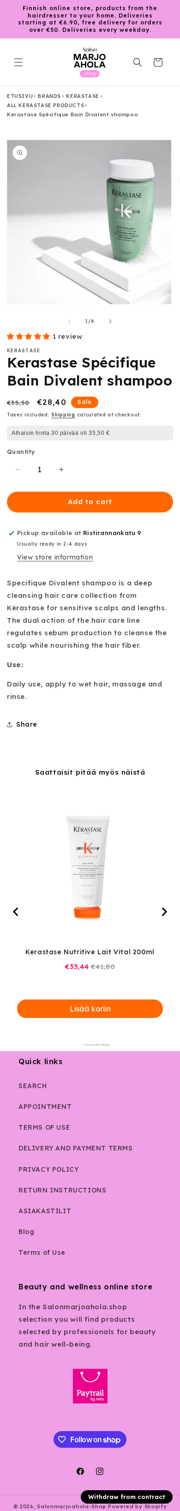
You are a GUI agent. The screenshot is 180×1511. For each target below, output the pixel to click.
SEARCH (32, 1086)
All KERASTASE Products (45, 105)
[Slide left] (70, 321)
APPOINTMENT (45, 1106)
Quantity (21, 451)
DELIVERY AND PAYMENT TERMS (75, 1148)
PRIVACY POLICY (48, 1169)
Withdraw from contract (126, 1496)
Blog (26, 1232)
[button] (18, 62)
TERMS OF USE (44, 1127)
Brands (49, 96)
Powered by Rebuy (90, 1044)
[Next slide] (164, 912)
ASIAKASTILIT (44, 1211)
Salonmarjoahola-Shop (71, 1506)
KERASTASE (82, 96)
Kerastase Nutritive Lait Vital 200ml (90, 952)
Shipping (63, 415)
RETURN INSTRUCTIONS (62, 1190)
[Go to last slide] (16, 912)
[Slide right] (110, 321)
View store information (55, 557)
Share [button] (26, 724)
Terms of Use (41, 1252)
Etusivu (20, 96)
